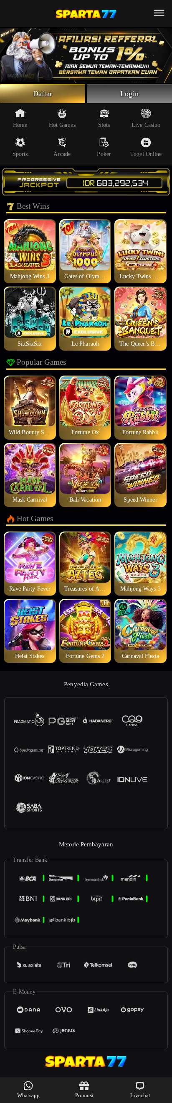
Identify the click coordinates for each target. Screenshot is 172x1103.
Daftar (43, 93)
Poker (104, 154)
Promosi (84, 1095)
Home (20, 125)
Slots (104, 125)
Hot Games (62, 125)
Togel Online (146, 154)
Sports (20, 154)
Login (129, 93)
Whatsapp (28, 1095)
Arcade (62, 154)
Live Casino (146, 125)
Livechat (140, 1095)
